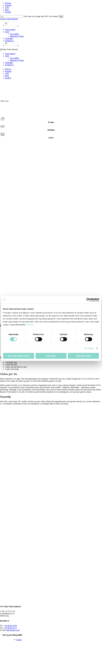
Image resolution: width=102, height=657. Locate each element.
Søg (60, 16)
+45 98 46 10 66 (10, 626)
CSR (7, 73)
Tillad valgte (51, 356)
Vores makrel (10, 54)
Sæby (7, 56)
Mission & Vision (17, 60)
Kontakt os (9, 65)
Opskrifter (9, 63)
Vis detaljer (89, 348)
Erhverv (8, 69)
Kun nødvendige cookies (18, 356)
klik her (29, 325)
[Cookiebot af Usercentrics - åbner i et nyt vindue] (88, 300)
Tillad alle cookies (83, 356)
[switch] (38, 339)
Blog (7, 76)
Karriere (8, 71)
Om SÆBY (14, 58)
